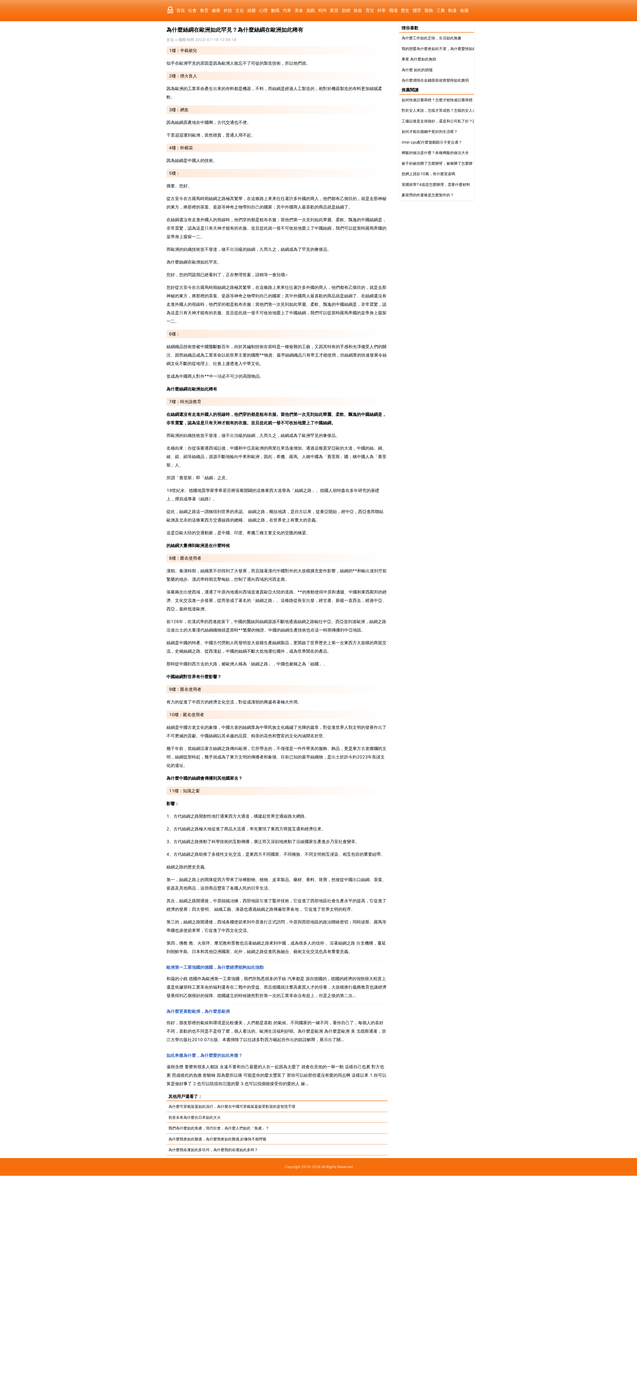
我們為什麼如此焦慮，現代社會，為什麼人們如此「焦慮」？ (218, 1128)
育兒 (370, 10)
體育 (417, 10)
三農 (440, 10)
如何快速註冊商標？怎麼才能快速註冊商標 (437, 100)
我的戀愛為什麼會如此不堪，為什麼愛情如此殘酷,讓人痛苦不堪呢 (456, 48)
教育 (204, 10)
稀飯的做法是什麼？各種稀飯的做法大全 (435, 152)
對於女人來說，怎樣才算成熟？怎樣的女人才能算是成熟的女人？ (456, 110)
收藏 (464, 10)
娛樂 (251, 10)
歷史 (405, 10)
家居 (334, 10)
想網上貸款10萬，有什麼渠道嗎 (428, 173)
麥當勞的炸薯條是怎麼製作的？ (428, 195)
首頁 (180, 10)
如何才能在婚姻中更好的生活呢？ (430, 131)
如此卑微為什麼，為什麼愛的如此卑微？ (204, 1055)
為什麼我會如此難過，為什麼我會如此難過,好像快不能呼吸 (217, 1139)
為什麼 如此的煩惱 (417, 69)
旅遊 (358, 10)
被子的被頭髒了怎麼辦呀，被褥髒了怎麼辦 (437, 163)
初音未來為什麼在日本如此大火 (194, 1117)
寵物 (429, 10)
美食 (299, 10)
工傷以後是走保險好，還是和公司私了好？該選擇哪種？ (448, 121)
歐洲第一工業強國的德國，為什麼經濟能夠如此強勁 (215, 967)
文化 (239, 10)
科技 (228, 10)
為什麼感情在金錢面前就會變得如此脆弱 (435, 80)
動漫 (452, 10)
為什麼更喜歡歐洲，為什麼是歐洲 (198, 1011)
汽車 (287, 10)
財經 (346, 10)
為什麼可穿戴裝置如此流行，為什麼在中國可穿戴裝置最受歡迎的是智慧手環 (231, 1106)
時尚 (322, 10)
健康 (216, 10)
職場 (393, 10)
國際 (182, 40)
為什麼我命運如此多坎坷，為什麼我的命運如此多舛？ (213, 1149)
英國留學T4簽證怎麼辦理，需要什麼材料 (436, 184)
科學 (381, 10)
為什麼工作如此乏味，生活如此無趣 (431, 38)
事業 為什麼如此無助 (419, 59)
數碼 (275, 10)
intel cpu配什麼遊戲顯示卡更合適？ (432, 142)
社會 (192, 10)
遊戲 (310, 10)
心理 (263, 10)
